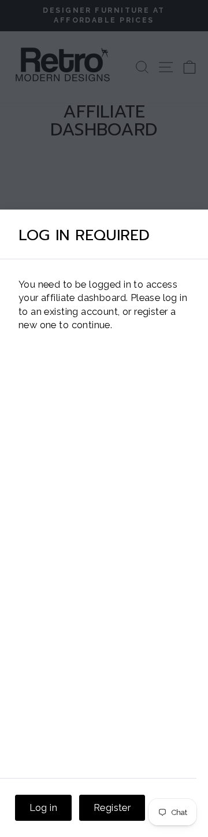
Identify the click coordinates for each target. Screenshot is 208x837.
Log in (43, 807)
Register (112, 807)
